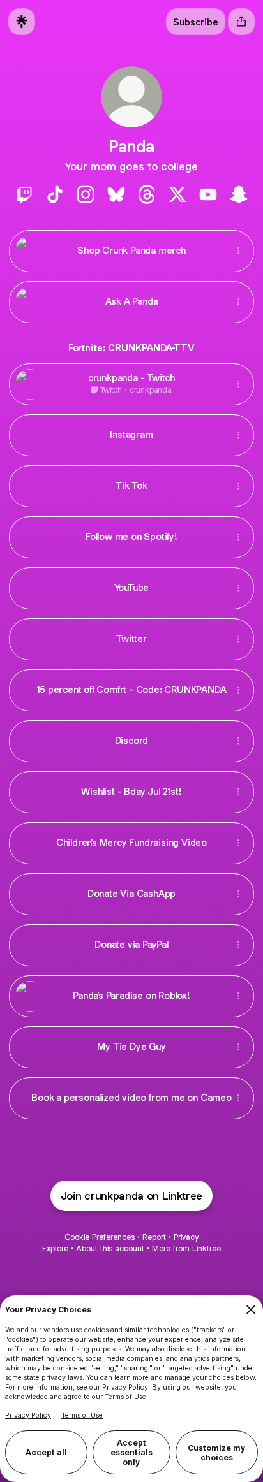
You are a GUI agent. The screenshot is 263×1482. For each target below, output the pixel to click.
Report (154, 1236)
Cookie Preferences (99, 1236)
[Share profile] (241, 21)
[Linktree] (21, 21)
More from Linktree (186, 1248)
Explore (55, 1248)
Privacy (186, 1236)
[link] (24, 194)
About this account (110, 1248)
